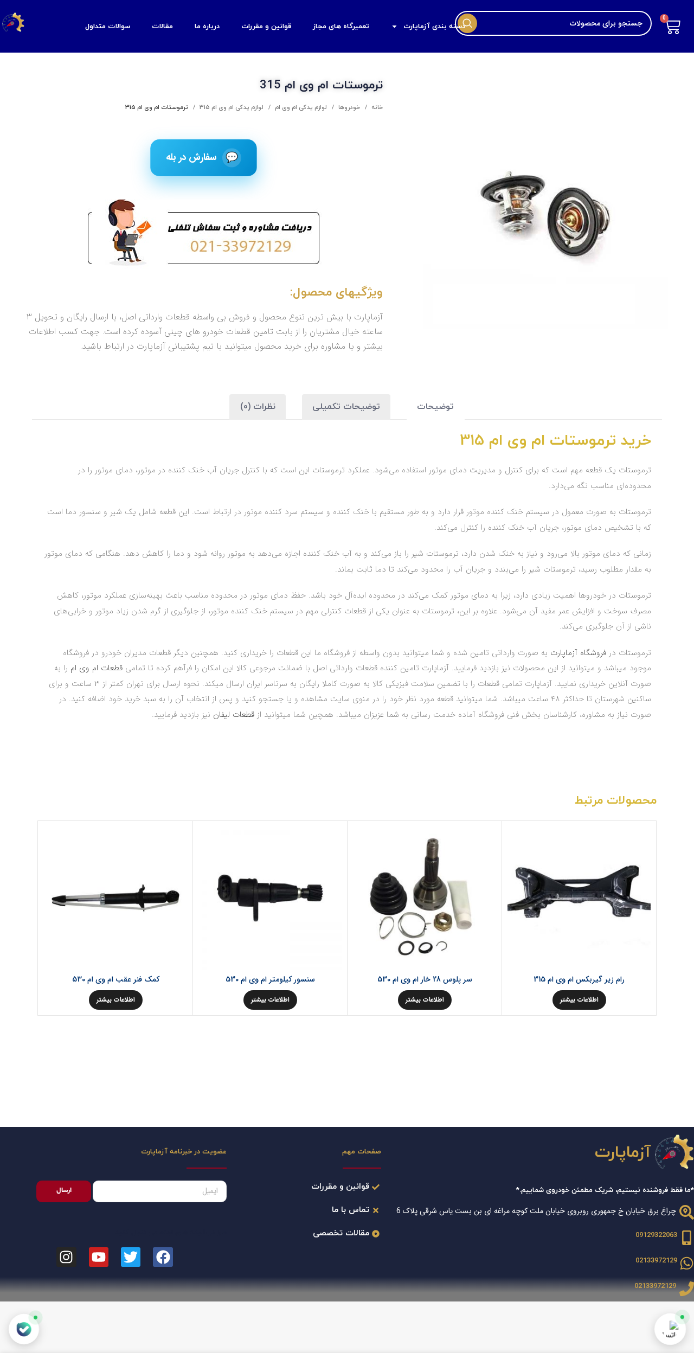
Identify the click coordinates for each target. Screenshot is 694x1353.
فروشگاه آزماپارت (578, 652)
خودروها (348, 107)
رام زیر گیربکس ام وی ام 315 (579, 979)
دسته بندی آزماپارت (434, 26)
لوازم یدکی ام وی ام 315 (231, 107)
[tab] (435, 407)
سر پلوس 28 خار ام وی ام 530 (424, 979)
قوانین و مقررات (266, 26)
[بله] (24, 1329)
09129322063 (656, 1235)
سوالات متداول (107, 26)
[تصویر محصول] (270, 898)
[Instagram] (66, 1257)
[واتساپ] (670, 1329)
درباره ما (207, 26)
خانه (376, 107)
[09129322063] (686, 1237)
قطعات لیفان (233, 714)
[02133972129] (686, 1263)
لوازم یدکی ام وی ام (300, 107)
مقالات (162, 26)
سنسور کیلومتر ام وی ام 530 (270, 979)
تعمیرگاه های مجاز (341, 26)
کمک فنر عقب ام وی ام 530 (115, 979)
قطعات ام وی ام (96, 668)
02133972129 (656, 1261)
